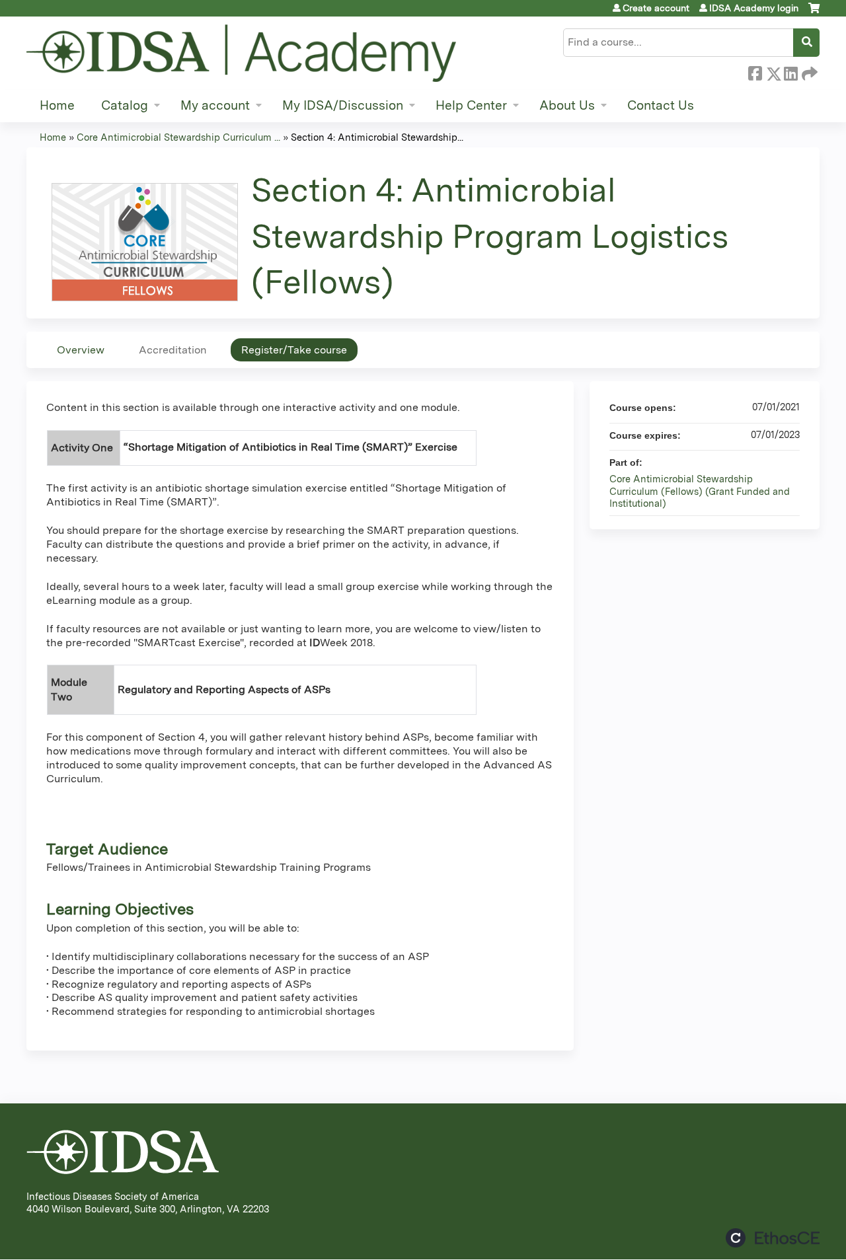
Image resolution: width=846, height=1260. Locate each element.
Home (57, 105)
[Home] (241, 53)
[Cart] (814, 12)
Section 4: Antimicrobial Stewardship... (377, 137)
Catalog (124, 105)
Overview (80, 350)
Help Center (471, 105)
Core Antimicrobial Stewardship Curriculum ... (178, 137)
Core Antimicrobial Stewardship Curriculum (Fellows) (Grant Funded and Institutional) (699, 491)
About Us (567, 105)
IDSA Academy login (753, 8)
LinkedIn (790, 71)
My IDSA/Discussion (342, 105)
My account (215, 105)
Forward (808, 71)
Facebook (754, 71)
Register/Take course (294, 350)
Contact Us (660, 105)
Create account (656, 8)
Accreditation (173, 350)
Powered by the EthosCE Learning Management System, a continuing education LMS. (773, 1237)
